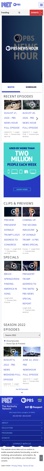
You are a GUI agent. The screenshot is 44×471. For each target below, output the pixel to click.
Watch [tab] (11, 87)
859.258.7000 (17, 416)
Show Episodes (12, 341)
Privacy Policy (17, 466)
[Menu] (41, 4)
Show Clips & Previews (15, 343)
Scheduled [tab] (31, 87)
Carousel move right (37, 119)
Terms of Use (28, 466)
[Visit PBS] (17, 4)
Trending (5, 12)
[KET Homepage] (6, 4)
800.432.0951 (27, 416)
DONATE (35, 12)
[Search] (19, 12)
